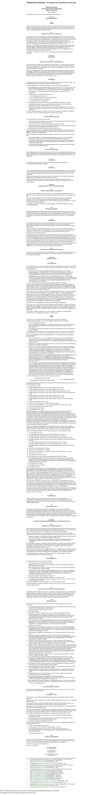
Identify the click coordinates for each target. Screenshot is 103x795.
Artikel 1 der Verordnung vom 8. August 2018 (39, 771)
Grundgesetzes (63, 37)
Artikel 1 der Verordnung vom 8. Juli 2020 (39, 775)
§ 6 (43, 108)
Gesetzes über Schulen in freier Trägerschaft (36, 710)
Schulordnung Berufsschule (59, 458)
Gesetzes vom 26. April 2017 (50, 759)
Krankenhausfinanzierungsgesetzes (57, 274)
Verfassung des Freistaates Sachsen (67, 689)
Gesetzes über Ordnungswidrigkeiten (64, 583)
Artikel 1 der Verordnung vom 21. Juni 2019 (39, 774)
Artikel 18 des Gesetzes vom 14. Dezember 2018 (49, 765)
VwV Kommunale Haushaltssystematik (66, 510)
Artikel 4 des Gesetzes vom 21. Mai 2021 (39, 761)
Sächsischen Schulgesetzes (55, 105)
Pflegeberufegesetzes (35, 280)
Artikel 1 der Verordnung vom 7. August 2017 (39, 770)
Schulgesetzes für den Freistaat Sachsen (63, 87)
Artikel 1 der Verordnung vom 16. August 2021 (40, 779)
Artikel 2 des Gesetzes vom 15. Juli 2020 (39, 760)
